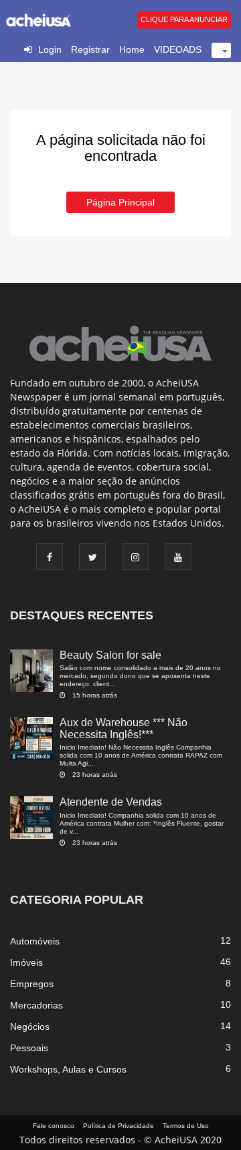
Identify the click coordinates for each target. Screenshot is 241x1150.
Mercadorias (36, 1005)
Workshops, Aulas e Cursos (68, 1069)
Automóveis (35, 941)
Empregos (32, 983)
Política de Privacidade (118, 1125)
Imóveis (26, 962)
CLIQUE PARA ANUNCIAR (184, 19)
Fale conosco (53, 1125)
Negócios (30, 1026)
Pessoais (29, 1048)
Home (132, 49)
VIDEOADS (178, 49)
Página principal (120, 202)
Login (50, 49)
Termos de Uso (186, 1125)
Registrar (90, 49)
